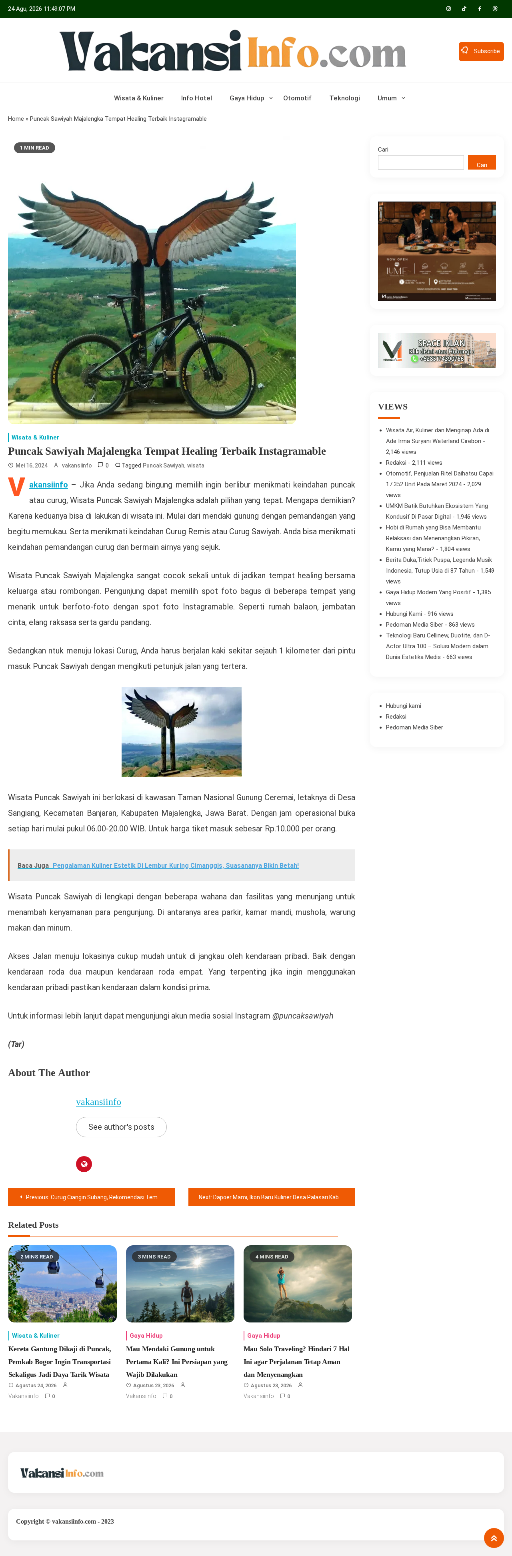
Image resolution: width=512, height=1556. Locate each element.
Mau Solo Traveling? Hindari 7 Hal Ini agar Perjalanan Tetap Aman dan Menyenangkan (297, 1362)
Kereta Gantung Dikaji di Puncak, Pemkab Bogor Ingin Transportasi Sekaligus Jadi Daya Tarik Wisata (59, 1362)
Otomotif (297, 98)
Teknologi (344, 98)
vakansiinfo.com (74, 1521)
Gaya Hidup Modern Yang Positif (428, 592)
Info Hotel (196, 98)
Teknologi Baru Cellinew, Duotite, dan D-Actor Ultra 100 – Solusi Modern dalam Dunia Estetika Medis (438, 646)
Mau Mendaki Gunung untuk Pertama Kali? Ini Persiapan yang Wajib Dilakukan (177, 1362)
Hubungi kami (403, 705)
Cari (383, 149)
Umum (387, 98)
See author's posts (121, 1127)
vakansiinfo (77, 465)
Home (16, 118)
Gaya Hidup (247, 98)
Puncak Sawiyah (163, 465)
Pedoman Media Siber (414, 624)
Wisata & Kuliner (139, 98)
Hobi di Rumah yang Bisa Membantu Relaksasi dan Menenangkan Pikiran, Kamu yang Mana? (433, 538)
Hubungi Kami (404, 613)
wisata (195, 465)
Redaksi (396, 462)
